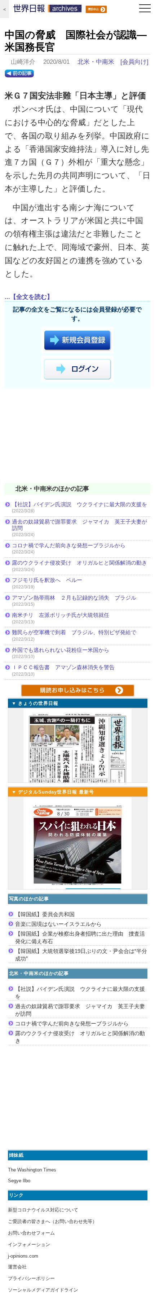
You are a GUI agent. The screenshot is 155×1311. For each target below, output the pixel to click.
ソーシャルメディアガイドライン (43, 1290)
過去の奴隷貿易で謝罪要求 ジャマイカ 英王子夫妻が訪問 (79, 524)
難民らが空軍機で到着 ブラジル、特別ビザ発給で (74, 632)
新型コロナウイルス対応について (43, 1210)
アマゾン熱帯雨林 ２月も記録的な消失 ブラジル (74, 598)
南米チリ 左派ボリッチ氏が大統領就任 (60, 615)
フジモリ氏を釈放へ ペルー (47, 580)
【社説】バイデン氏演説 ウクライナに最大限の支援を (79, 504)
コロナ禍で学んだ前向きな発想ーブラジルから (68, 545)
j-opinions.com (23, 1256)
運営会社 (17, 1267)
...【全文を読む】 (29, 296)
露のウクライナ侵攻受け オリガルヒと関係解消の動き (79, 563)
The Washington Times (32, 1170)
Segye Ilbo (19, 1180)
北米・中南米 (96, 61)
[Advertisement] (77, 437)
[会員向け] (134, 61)
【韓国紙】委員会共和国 (45, 914)
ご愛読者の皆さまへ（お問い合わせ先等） (52, 1221)
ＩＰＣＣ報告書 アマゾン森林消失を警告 (63, 667)
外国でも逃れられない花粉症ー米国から (60, 650)
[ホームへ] (48, 10)
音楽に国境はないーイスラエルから (58, 924)
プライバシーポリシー (31, 1278)
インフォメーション (29, 1244)
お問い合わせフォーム (31, 1233)
